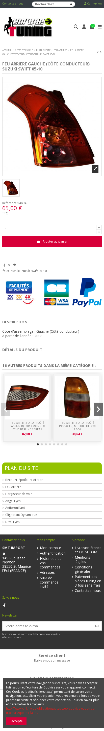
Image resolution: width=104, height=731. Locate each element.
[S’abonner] (96, 626)
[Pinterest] (14, 265)
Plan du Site (21, 468)
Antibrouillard (15, 508)
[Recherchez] (71, 4)
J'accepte (16, 721)
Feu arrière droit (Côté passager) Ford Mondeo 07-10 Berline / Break (27, 426)
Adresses (47, 572)
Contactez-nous (12, 3)
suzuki (15, 271)
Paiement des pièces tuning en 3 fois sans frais (88, 581)
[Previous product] (98, 52)
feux (6, 271)
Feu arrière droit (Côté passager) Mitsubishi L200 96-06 (77, 426)
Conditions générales (83, 569)
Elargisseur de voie (18, 494)
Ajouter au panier (55, 241)
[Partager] (4, 265)
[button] (38, 444)
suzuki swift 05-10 (34, 271)
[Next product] (101, 52)
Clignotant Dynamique (21, 515)
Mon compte (50, 548)
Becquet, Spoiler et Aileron (24, 480)
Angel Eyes (12, 501)
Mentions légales (82, 559)
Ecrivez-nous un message (52, 660)
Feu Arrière (13, 487)
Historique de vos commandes (51, 563)
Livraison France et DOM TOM (88, 550)
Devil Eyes (12, 522)
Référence (9, 203)
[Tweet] (9, 265)
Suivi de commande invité (49, 582)
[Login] (84, 27)
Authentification (53, 553)
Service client (52, 655)
